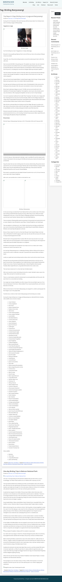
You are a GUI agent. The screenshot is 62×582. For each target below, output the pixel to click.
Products (57, 175)
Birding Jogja (20, 464)
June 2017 (58, 146)
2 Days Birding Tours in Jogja (55, 46)
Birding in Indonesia (12, 464)
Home (56, 5)
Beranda (25, 2)
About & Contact (54, 2)
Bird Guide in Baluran (28, 570)
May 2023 (57, 86)
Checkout (43, 5)
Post (56, 174)
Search (52, 11)
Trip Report (16, 462)
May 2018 (57, 123)
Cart (38, 5)
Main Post (11, 462)
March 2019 (58, 100)
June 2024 (58, 81)
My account (50, 5)
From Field (58, 169)
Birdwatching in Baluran (24, 571)
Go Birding (31, 2)
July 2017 (57, 144)
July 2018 (57, 120)
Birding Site (58, 165)
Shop (34, 5)
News (57, 172)
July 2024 (57, 80)
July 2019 (57, 97)
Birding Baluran (26, 462)
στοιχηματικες (58, 181)
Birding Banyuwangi (35, 462)
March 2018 (58, 124)
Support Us (45, 2)
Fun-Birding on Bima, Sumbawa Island (54, 59)
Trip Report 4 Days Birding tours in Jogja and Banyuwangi (23, 16)
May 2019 (57, 98)
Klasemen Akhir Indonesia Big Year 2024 (56, 25)
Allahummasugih (22, 18)
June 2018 (58, 121)
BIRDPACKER (8, 2)
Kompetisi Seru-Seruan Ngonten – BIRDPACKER (55, 65)
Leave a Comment (28, 464)
